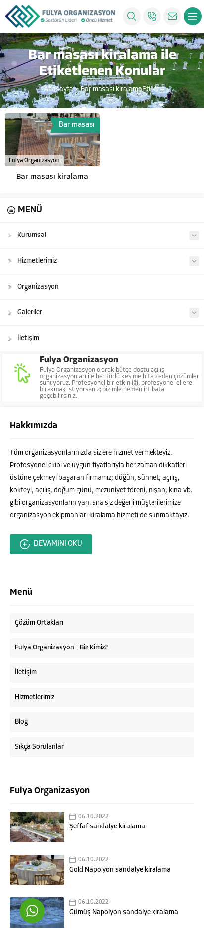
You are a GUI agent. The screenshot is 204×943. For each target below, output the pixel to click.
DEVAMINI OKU (58, 544)
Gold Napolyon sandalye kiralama (120, 870)
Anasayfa (58, 89)
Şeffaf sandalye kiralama (107, 826)
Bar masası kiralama (52, 177)
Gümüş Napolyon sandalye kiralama (123, 912)
